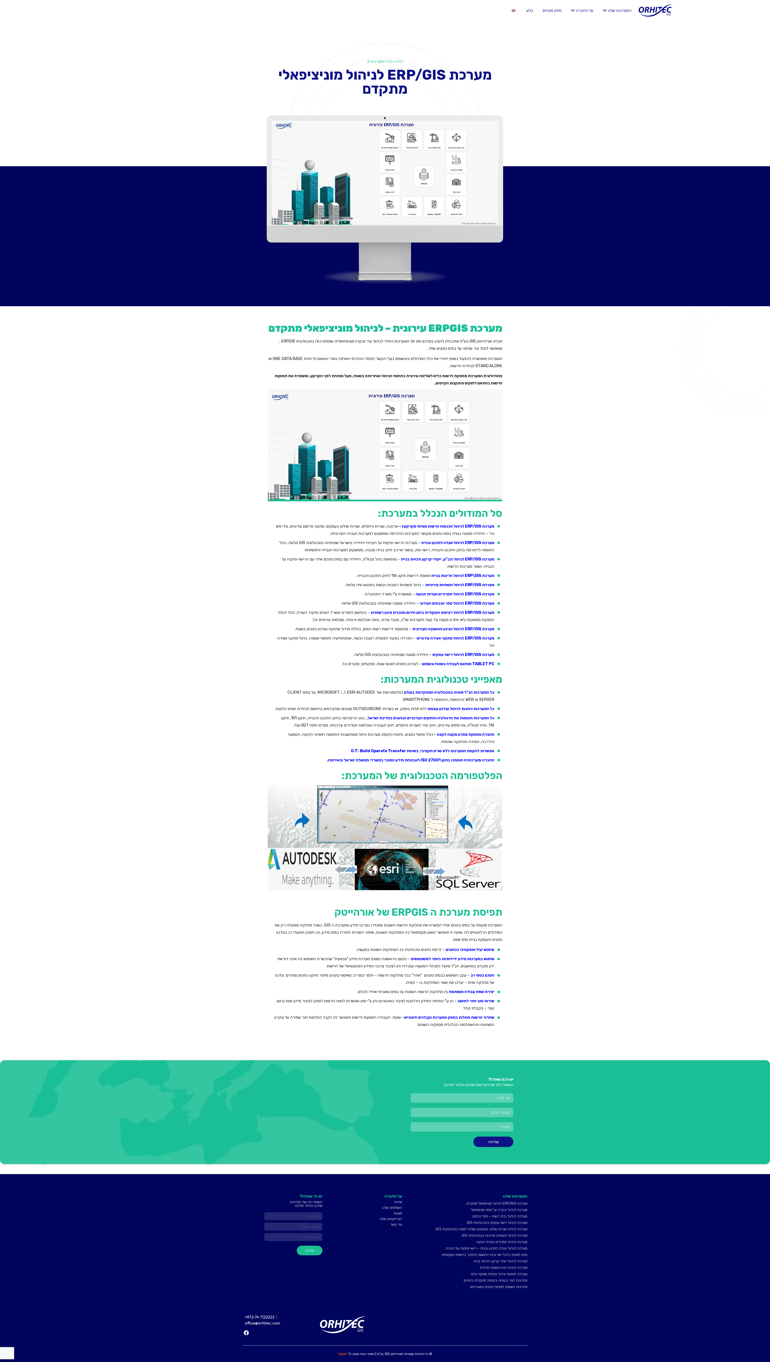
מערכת (487, 559)
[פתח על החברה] (573, 10)
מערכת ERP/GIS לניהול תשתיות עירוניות (459, 584)
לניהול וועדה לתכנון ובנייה (442, 542)
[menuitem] (513, 10)
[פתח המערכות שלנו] (605, 10)
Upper (342, 1354)
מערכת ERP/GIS (479, 542)
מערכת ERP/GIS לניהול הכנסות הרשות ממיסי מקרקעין (448, 526)
